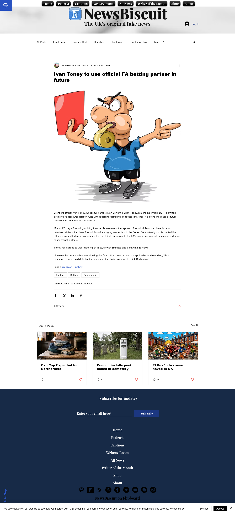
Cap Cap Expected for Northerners (59, 367)
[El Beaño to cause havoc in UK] (173, 346)
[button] (194, 41)
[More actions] (179, 65)
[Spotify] (144, 490)
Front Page (59, 41)
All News (117, 460)
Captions (117, 445)
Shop (117, 475)
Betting (74, 275)
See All (194, 325)
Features (117, 41)
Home (117, 430)
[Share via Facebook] (55, 295)
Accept (220, 508)
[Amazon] (108, 490)
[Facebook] (117, 490)
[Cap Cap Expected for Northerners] (62, 346)
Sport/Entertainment (82, 283)
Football (60, 275)
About (117, 482)
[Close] (231, 508)
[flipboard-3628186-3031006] (90, 490)
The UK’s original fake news (117, 23)
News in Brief (79, 41)
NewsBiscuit (125, 13)
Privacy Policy (176, 508)
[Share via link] (80, 295)
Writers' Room (117, 452)
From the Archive (138, 41)
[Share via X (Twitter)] (64, 295)
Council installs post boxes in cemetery (114, 367)
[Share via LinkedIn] (72, 295)
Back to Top (5, 498)
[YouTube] (135, 490)
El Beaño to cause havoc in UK (168, 367)
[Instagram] (153, 490)
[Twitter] (126, 490)
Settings (204, 508)
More (157, 41)
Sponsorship (90, 275)
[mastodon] (81, 490)
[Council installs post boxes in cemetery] (117, 346)
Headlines (99, 41)
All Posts (41, 41)
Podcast (117, 437)
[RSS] (99, 490)
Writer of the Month (117, 467)
